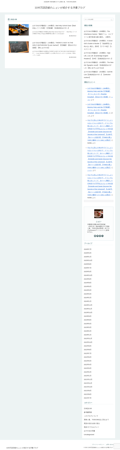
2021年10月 (88, 387)
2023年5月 (87, 324)
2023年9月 (87, 316)
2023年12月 (88, 305)
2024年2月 (87, 297)
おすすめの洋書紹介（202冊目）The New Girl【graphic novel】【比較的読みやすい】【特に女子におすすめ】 (98, 65)
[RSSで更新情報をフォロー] (102, 236)
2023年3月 (87, 327)
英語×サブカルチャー (91, 427)
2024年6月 (87, 286)
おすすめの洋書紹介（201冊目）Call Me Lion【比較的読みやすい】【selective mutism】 (98, 74)
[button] (111, 19)
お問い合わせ (109, 444)
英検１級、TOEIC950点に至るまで (96, 420)
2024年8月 (87, 283)
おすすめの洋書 (90, 431)
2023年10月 (88, 312)
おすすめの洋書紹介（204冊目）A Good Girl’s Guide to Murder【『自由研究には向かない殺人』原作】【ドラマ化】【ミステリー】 (98, 45)
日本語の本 (88, 408)
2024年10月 (88, 275)
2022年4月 (87, 364)
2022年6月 (87, 357)
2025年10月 (88, 260)
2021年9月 (87, 390)
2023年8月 (87, 320)
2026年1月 (87, 257)
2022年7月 (87, 353)
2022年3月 (87, 368)
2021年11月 (88, 383)
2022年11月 (88, 338)
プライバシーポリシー (98, 444)
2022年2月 (87, 372)
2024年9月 (87, 279)
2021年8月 (87, 394)
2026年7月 (87, 249)
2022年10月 (88, 342)
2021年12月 (88, 379)
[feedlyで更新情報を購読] (100, 236)
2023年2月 (87, 331)
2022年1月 (87, 376)
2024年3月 (87, 294)
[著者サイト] (95, 236)
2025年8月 (87, 264)
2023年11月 (88, 309)
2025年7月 (87, 268)
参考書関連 (88, 412)
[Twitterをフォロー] (97, 236)
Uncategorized (89, 434)
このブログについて (91, 416)
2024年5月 (87, 290)
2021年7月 (87, 398)
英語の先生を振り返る (92, 423)
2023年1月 (87, 335)
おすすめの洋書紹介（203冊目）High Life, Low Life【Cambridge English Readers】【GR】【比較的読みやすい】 (98, 55)
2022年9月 (87, 346)
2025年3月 (87, 271)
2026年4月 (87, 253)
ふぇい (89, 170)
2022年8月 (87, 350)
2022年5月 (87, 361)
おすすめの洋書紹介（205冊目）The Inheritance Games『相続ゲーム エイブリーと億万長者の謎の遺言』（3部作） (98, 34)
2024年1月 (87, 301)
